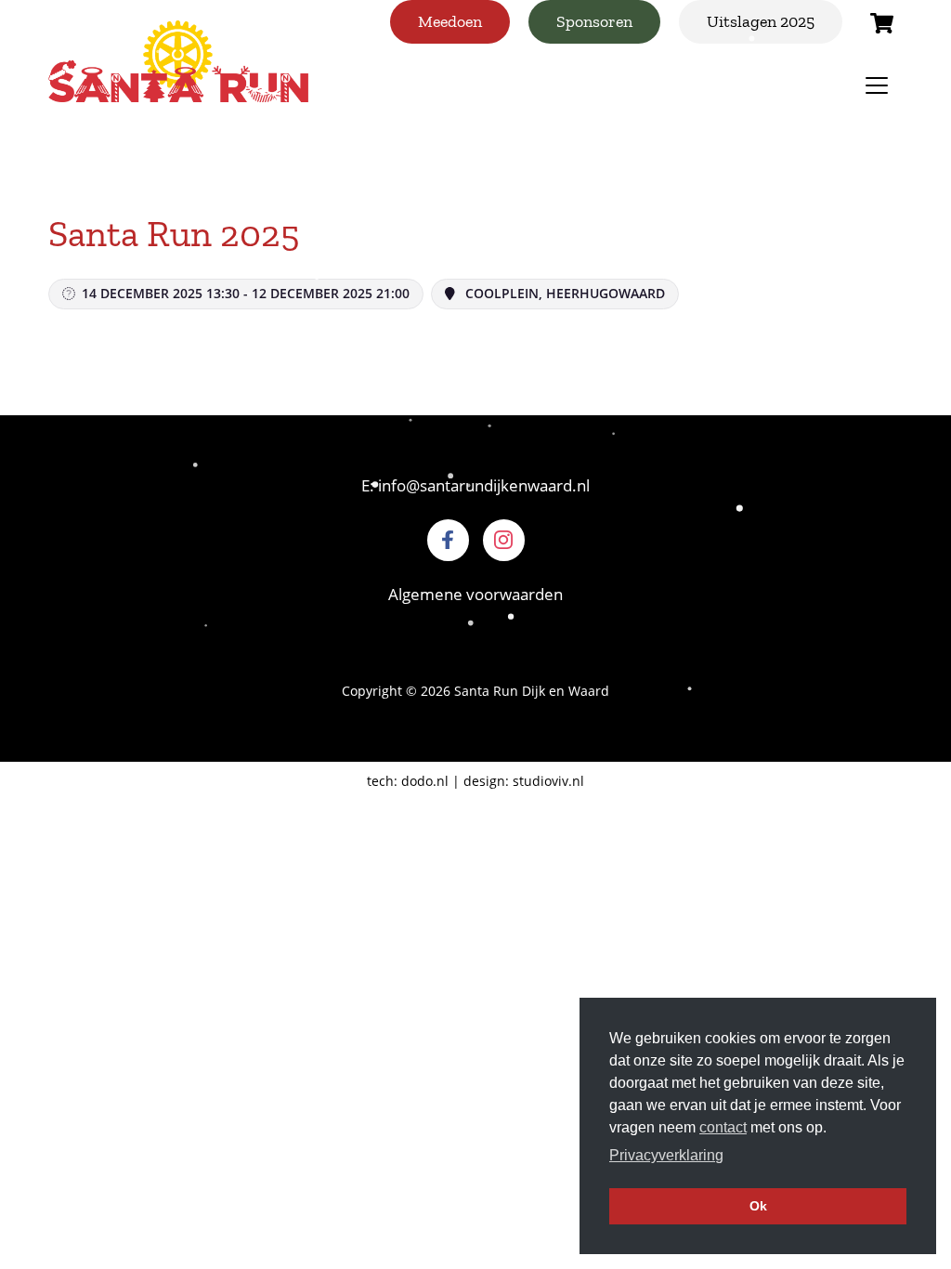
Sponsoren (594, 21)
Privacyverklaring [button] (666, 1155)
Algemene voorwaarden (475, 594)
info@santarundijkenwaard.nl (484, 485)
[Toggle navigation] (877, 85)
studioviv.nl (548, 781)
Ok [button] (758, 1205)
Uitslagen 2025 (760, 21)
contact (723, 1127)
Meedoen (450, 21)
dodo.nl (425, 781)
